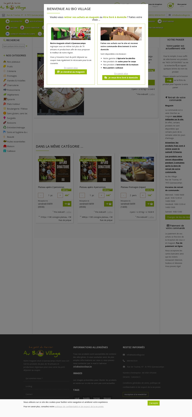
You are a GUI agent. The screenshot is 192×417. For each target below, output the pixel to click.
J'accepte (153, 403)
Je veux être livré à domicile (123, 77)
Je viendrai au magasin (73, 71)
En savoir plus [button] (71, 67)
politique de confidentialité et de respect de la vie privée (79, 406)
